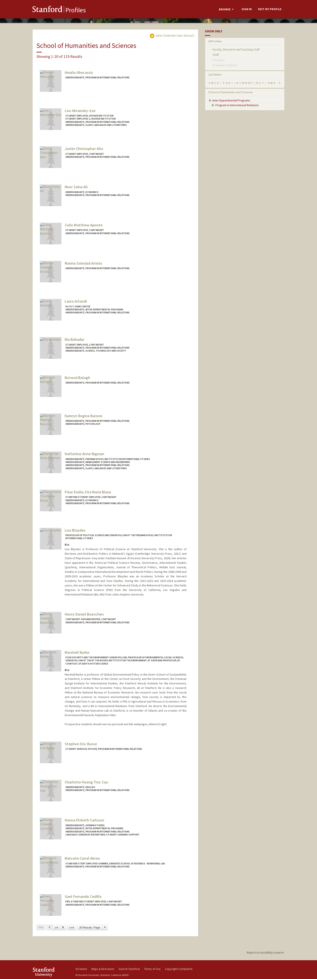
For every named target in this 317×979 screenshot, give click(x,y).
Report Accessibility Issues (264, 952)
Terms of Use (152, 969)
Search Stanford (129, 969)
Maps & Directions (102, 969)
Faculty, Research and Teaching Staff (236, 49)
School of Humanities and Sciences (230, 92)
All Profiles (215, 41)
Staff (216, 55)
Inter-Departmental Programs (231, 100)
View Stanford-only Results (174, 36)
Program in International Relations (237, 105)
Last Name (214, 74)
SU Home (81, 969)
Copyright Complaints (179, 969)
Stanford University (50, 972)
